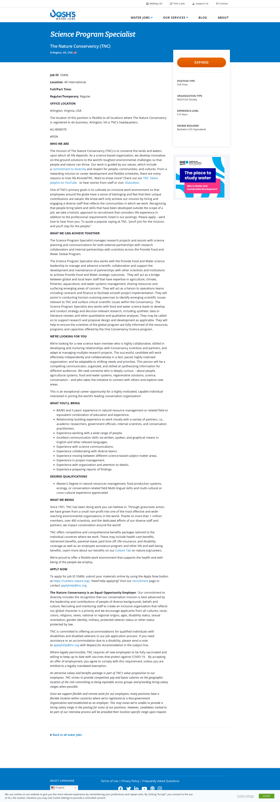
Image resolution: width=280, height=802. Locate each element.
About (223, 17)
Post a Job (179, 3)
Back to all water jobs (67, 735)
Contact (223, 3)
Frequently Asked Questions (160, 781)
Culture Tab (123, 550)
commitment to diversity (69, 169)
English (59, 787)
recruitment (140, 581)
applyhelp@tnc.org (74, 585)
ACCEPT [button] (266, 796)
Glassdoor (132, 183)
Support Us (201, 3)
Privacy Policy (130, 781)
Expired (201, 62)
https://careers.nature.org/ (71, 581)
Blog (202, 17)
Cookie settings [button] (245, 795)
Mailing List (155, 3)
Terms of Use (109, 781)
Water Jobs (140, 17)
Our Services (174, 17)
